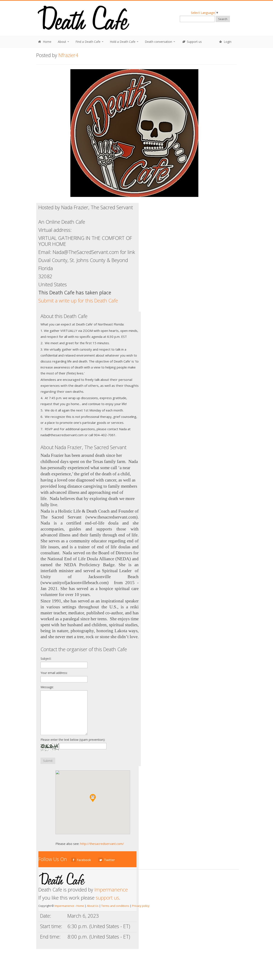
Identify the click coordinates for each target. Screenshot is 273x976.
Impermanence (111, 889)
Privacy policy (141, 906)
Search (222, 19)
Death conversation (159, 42)
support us (107, 897)
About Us (93, 906)
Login (227, 42)
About (62, 42)
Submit (48, 761)
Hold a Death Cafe (123, 42)
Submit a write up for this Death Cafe (78, 300)
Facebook (84, 860)
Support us (194, 42)
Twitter (109, 860)
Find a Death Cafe (88, 42)
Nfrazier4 (68, 55)
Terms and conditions (115, 906)
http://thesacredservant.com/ (102, 843)
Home (46, 42)
